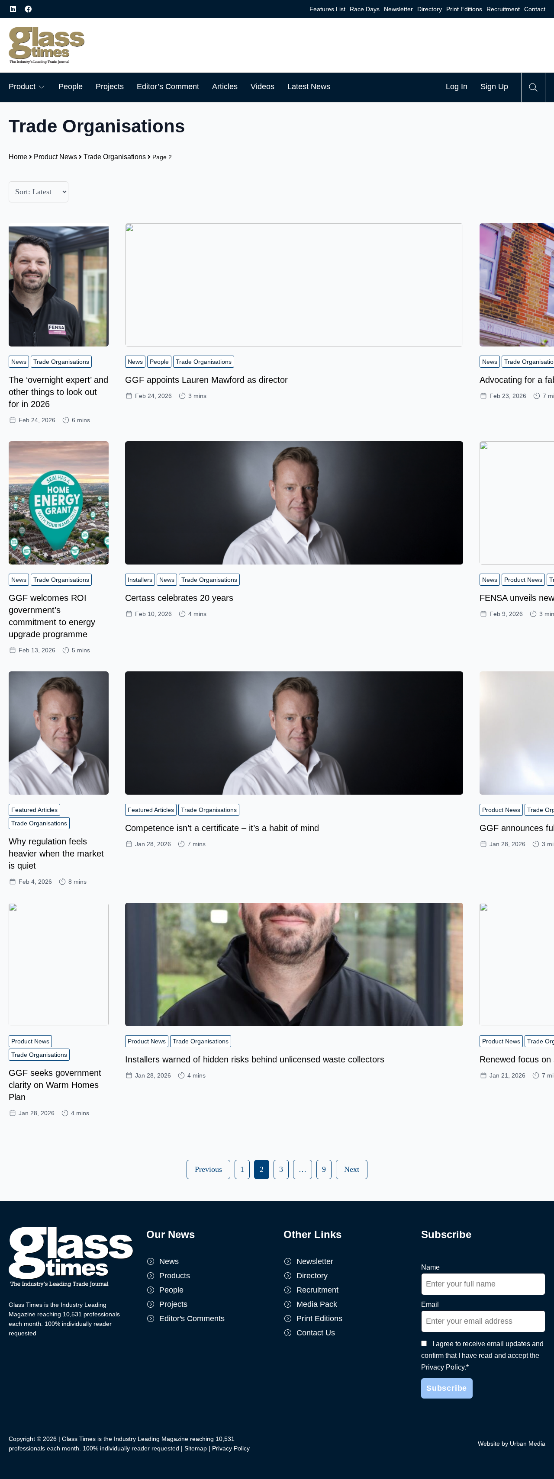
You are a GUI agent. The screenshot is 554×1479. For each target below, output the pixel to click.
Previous (208, 1169)
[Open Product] (41, 86)
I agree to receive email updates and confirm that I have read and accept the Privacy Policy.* (482, 1355)
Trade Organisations (115, 156)
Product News (55, 156)
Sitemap (195, 1448)
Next (351, 1169)
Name (430, 1267)
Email (430, 1304)
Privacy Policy (231, 1448)
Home (18, 156)
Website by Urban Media (511, 1443)
